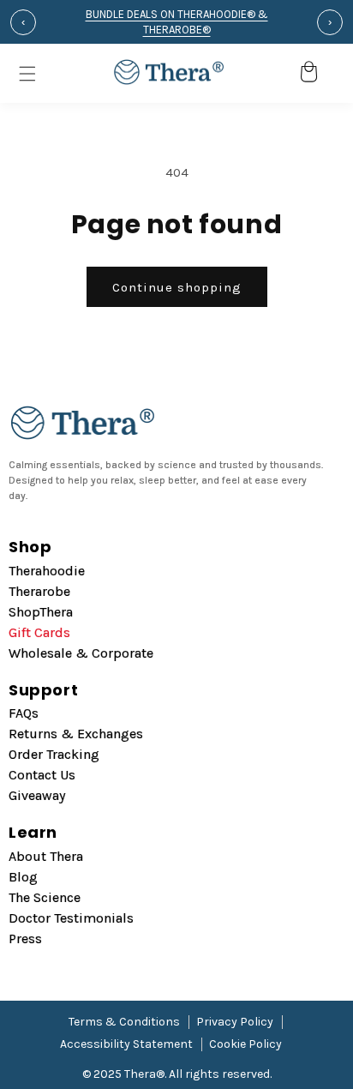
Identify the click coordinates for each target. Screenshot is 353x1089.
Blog (23, 877)
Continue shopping (177, 287)
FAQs (24, 713)
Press (25, 938)
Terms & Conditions (124, 1021)
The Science (45, 897)
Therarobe (39, 591)
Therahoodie (47, 571)
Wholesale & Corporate (81, 653)
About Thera (46, 856)
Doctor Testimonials (71, 918)
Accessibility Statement (126, 1044)
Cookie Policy (245, 1044)
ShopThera (41, 612)
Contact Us (42, 775)
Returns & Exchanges (76, 733)
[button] (279, 74)
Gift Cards (39, 632)
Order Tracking (54, 754)
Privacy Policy (234, 1021)
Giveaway (37, 795)
